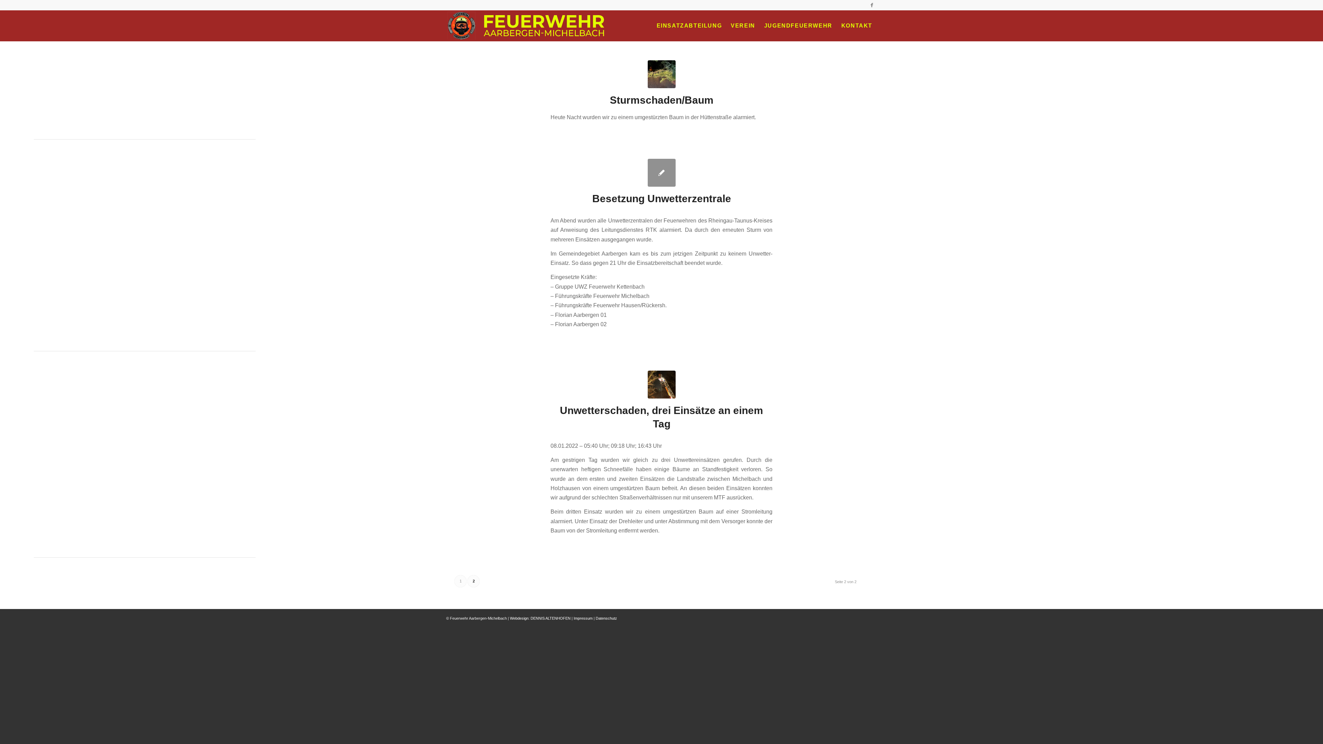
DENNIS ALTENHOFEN (551, 618)
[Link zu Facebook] (871, 5)
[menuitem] (689, 25)
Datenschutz (606, 618)
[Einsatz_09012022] (662, 385)
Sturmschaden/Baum (662, 100)
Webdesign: (520, 618)
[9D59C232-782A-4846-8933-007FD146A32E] (662, 74)
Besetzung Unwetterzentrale (661, 198)
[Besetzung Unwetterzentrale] (662, 173)
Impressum (583, 618)
